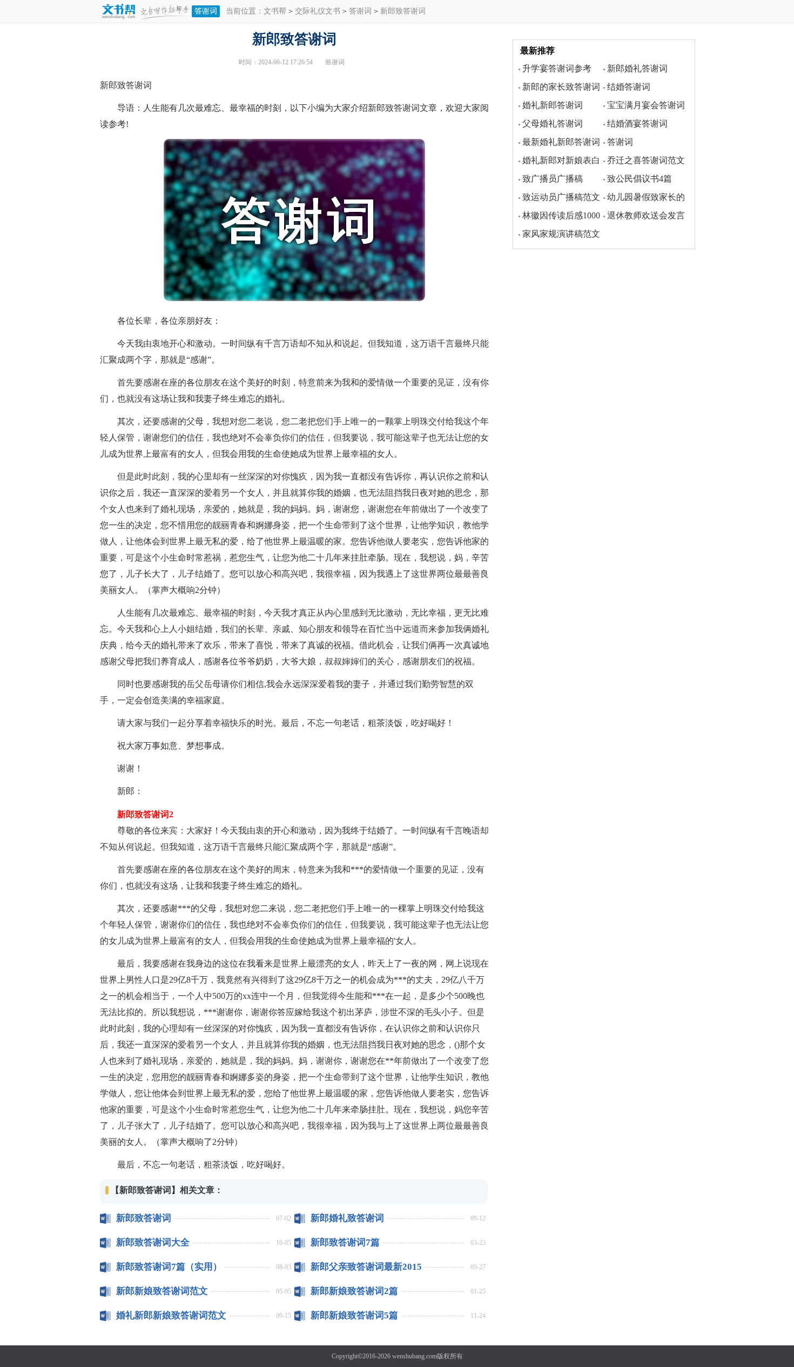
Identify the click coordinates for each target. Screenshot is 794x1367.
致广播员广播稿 (552, 178)
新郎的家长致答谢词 (561, 86)
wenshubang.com (414, 1356)
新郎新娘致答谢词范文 (162, 1291)
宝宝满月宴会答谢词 (646, 105)
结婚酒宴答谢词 (637, 123)
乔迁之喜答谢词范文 (646, 160)
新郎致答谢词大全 (153, 1242)
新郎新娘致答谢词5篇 (354, 1315)
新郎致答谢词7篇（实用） (169, 1267)
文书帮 (275, 11)
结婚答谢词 (628, 86)
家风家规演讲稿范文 (561, 233)
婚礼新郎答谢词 (552, 105)
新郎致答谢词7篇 (345, 1242)
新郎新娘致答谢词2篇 (354, 1291)
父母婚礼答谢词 (552, 123)
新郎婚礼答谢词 (637, 68)
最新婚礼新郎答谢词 (561, 141)
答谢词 (205, 11)
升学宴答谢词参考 (556, 68)
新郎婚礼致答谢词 (347, 1218)
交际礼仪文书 (317, 11)
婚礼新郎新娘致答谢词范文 (171, 1315)
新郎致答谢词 (143, 1218)
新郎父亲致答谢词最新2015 (366, 1267)
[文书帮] (146, 12)
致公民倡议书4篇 (639, 178)
